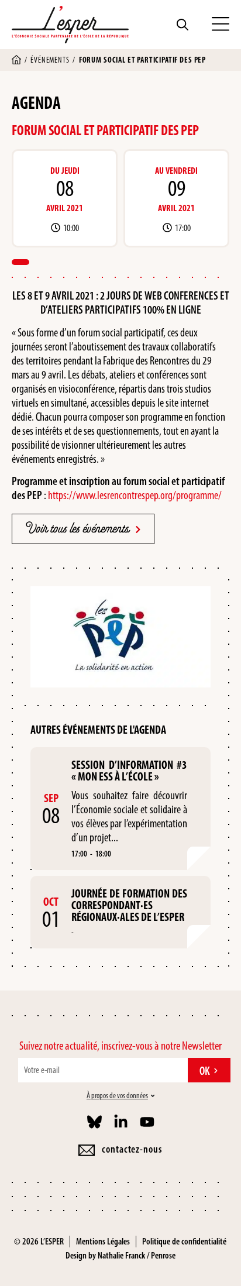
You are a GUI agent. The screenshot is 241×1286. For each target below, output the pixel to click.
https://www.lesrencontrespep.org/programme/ (135, 495)
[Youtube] (147, 1122)
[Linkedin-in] (120, 1122)
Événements (49, 60)
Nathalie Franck (121, 1255)
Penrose (163, 1255)
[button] (220, 24)
